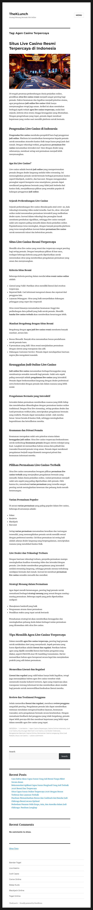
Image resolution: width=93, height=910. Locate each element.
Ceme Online (15, 879)
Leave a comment (36, 735)
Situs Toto (13, 848)
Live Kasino (23, 728)
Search (12, 751)
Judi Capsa (14, 874)
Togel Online (15, 896)
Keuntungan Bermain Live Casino (30, 731)
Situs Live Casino (21, 735)
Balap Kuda (14, 885)
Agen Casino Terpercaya (38, 728)
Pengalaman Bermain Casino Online (23, 733)
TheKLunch (18, 14)
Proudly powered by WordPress (31, 903)
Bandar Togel (15, 863)
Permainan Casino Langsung (48, 733)
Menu (79, 15)
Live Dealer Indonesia (52, 731)
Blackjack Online (16, 890)
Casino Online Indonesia (57, 728)
